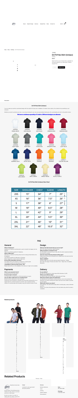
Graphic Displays (43, 392)
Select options (64, 311)
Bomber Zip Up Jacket (40, 336)
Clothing (53, 56)
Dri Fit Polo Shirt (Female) (63, 357)
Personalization (43, 394)
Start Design (17, 311)
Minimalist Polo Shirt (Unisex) (16, 343)
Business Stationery (44, 387)
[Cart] (64, 23)
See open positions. (26, 388)
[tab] (6, 100)
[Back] (13, 61)
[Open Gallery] (35, 65)
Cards (41, 388)
